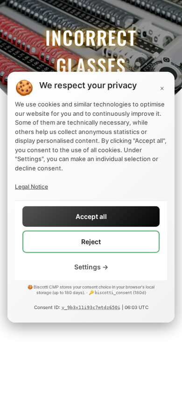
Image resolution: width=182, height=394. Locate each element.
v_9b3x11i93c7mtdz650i (91, 307)
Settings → (91, 267)
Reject (91, 242)
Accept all (91, 216)
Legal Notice (31, 186)
